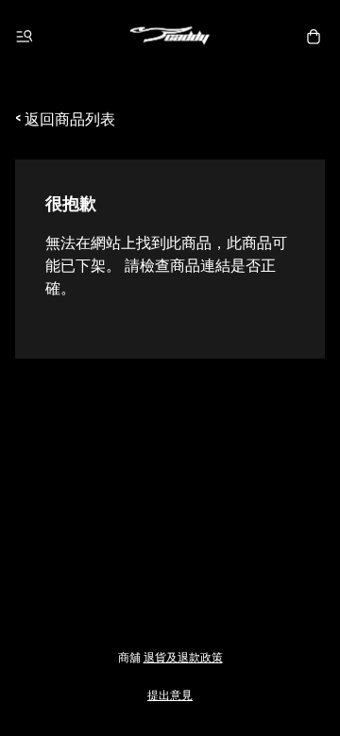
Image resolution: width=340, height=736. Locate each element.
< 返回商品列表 (65, 118)
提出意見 (170, 694)
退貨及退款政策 (183, 656)
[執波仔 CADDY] (170, 36)
